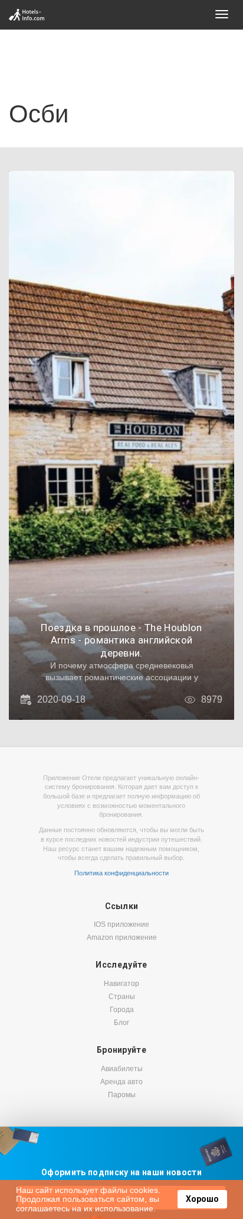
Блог (121, 1022)
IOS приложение (121, 924)
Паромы (122, 1095)
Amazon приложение (122, 937)
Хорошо (202, 1199)
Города (122, 1009)
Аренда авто (121, 1082)
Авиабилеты (122, 1069)
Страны (122, 996)
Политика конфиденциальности (121, 873)
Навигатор (121, 983)
